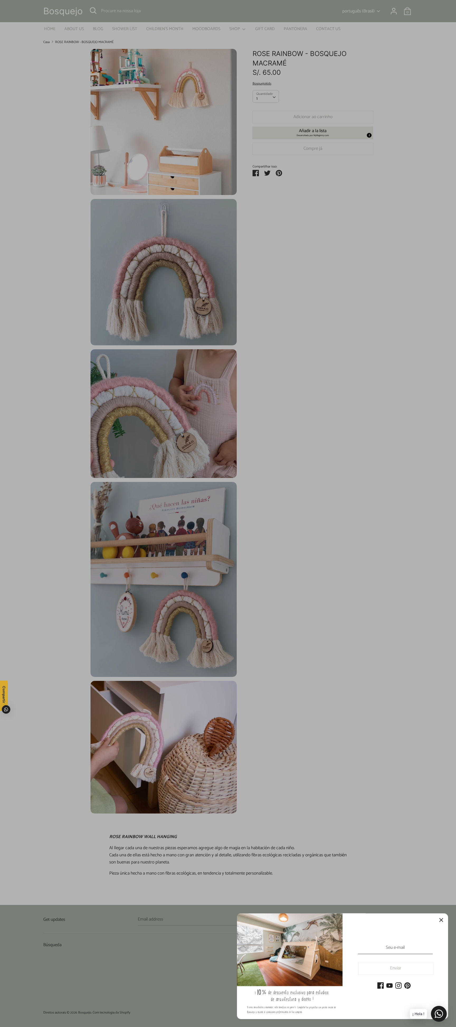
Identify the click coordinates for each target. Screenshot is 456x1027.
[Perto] (441, 920)
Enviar (395, 968)
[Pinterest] (407, 986)
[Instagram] (398, 986)
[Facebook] (380, 986)
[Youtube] (389, 986)
